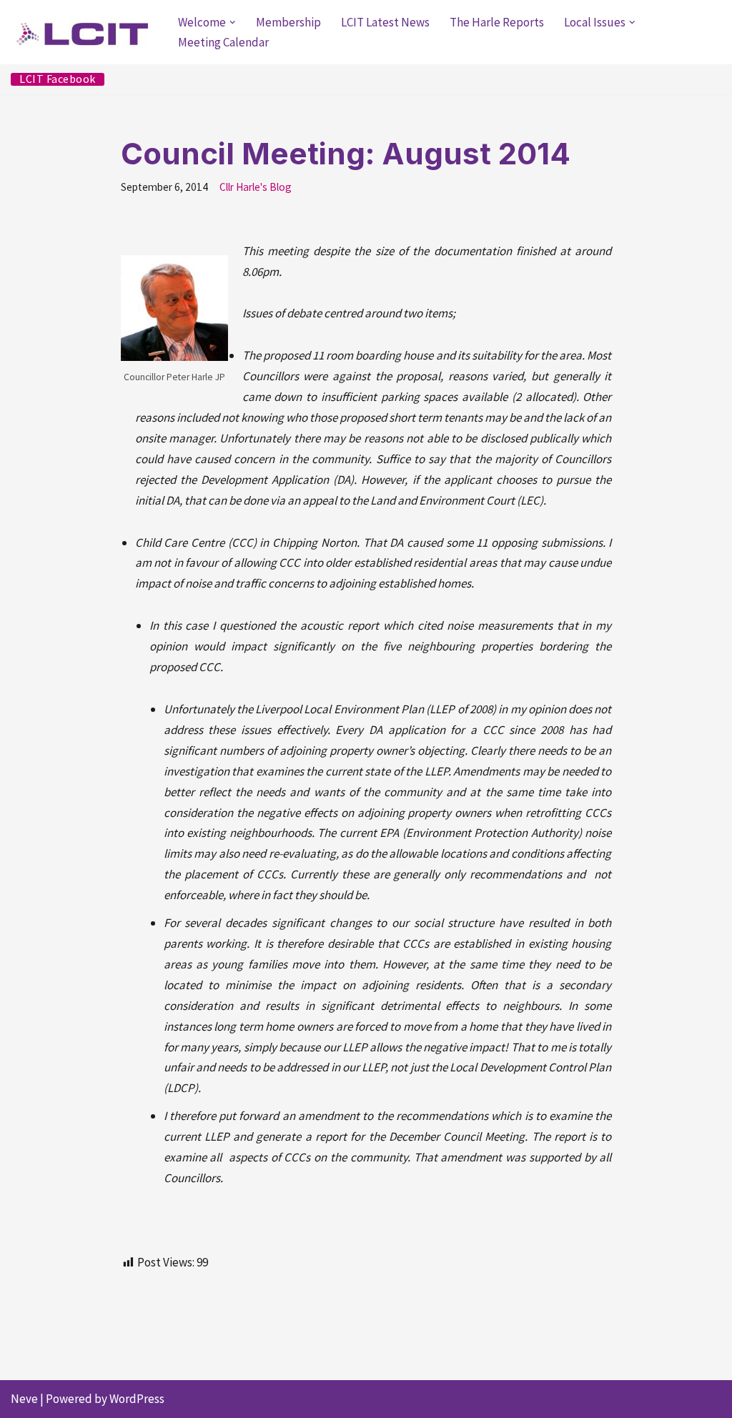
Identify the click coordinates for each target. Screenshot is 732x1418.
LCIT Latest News (385, 22)
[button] (232, 22)
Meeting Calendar (223, 42)
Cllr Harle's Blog (255, 187)
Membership (288, 22)
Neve (24, 1399)
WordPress (136, 1399)
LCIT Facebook (57, 79)
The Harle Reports (497, 22)
